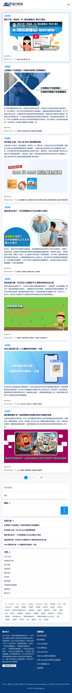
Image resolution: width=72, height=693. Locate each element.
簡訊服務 (7, 66)
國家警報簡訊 (28, 470)
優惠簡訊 (24, 607)
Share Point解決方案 (15, 651)
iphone (23, 604)
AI (5, 604)
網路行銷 (25, 59)
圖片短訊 (60, 607)
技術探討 (7, 411)
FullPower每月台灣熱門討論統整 (48, 660)
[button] (46, 477)
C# (17, 604)
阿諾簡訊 (40, 668)
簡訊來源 (28, 131)
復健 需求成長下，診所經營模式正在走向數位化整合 (26, 211)
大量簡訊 (39, 610)
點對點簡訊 (39, 470)
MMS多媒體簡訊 (9, 646)
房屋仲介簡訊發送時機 (62, 200)
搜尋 (6, 503)
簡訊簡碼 (33, 131)
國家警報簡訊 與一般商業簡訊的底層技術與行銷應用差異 (27, 415)
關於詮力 (7, 593)
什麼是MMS (29, 404)
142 (41, 477)
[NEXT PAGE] (46, 477)
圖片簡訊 (7, 610)
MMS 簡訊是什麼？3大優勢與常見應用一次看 (23, 349)
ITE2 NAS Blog (42, 652)
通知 (28, 619)
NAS (59, 604)
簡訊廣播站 (20, 613)
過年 (40, 619)
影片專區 (7, 16)
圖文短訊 (45, 607)
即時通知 (31, 607)
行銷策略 (37, 338)
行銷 (29, 59)
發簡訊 (61, 610)
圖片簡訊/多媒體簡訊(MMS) (19, 610)
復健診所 (19, 271)
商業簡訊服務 (21, 643)
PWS (18, 470)
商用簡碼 (24, 131)
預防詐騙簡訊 (39, 131)
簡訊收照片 (28, 613)
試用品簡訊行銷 (43, 338)
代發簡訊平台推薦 (21, 338)
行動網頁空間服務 (10, 585)
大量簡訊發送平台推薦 (32, 200)
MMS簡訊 (52, 604)
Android (11, 604)
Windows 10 (8, 607)
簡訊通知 (7, 616)
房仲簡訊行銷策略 (42, 200)
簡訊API (33, 271)
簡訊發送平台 (51, 613)
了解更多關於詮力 (9, 666)
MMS (18, 404)
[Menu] (69, 4)
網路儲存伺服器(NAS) (29, 616)
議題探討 (7, 589)
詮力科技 (22, 619)
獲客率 (27, 338)
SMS (64, 604)
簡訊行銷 (60, 613)
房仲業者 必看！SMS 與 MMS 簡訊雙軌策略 (22, 142)
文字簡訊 (54, 610)
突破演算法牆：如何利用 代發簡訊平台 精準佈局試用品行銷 (29, 283)
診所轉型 (38, 271)
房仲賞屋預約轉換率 (52, 200)
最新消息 (7, 573)
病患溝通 (24, 271)
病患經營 (29, 271)
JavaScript (39, 604)
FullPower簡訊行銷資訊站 (46, 656)
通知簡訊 (34, 619)
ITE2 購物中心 (42, 648)
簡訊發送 (43, 613)
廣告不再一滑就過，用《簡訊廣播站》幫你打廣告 (24, 19)
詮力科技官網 (41, 636)
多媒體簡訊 (31, 610)
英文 (5, 495)
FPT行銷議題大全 (43, 664)
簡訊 (21, 59)
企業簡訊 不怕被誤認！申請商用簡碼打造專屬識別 (25, 70)
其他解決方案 (9, 561)
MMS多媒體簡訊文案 (22, 200)
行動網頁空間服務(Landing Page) (45, 616)
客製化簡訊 (46, 610)
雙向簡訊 (46, 619)
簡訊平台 (12, 613)
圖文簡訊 (40, 404)
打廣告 (18, 59)
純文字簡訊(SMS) (16, 616)
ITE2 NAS (7, 557)
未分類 (6, 577)
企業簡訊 (19, 131)
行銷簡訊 (14, 619)
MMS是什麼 (23, 404)
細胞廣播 (34, 470)
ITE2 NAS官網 (42, 644)
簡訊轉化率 (31, 338)
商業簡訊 (22, 470)
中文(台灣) (8, 487)
